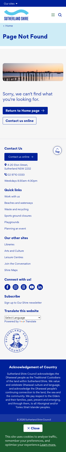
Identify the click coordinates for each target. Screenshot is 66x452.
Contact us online (20, 121)
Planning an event (15, 228)
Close (35, 428)
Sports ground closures (17, 215)
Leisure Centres (13, 257)
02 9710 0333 (16, 174)
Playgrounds (11, 222)
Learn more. (48, 444)
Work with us (12, 196)
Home (9, 25)
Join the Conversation (17, 263)
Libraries (9, 244)
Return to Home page (22, 111)
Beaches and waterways (18, 202)
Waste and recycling (16, 209)
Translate (31, 321)
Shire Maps (11, 270)
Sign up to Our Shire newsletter (23, 302)
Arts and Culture (14, 250)
